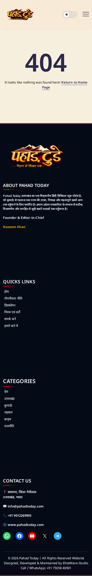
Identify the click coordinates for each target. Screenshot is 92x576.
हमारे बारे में (11, 326)
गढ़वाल (8, 413)
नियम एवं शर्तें (12, 312)
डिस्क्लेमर (9, 306)
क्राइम (7, 420)
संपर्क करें (10, 319)
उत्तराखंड (9, 399)
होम (6, 292)
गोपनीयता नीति (13, 299)
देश (6, 392)
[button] (70, 14)
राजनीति (9, 426)
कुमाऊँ (8, 406)
